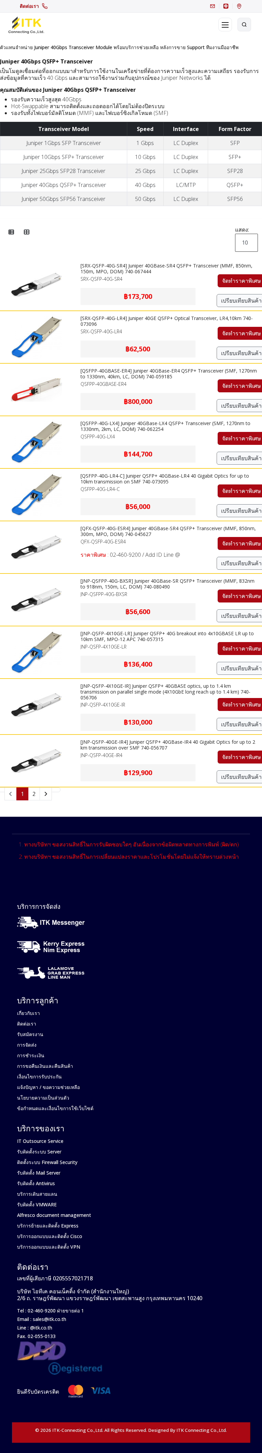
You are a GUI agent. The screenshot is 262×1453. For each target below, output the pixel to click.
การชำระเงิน (30, 1055)
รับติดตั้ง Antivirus (36, 1183)
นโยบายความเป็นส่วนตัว (43, 1097)
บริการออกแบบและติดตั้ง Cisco (49, 1236)
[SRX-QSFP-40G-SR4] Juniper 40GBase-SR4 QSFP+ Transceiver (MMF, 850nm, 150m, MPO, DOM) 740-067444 (166, 268)
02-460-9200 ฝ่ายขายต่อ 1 (55, 1310)
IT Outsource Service (40, 1141)
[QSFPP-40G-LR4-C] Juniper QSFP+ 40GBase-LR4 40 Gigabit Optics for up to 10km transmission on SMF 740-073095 (165, 479)
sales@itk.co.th (49, 1319)
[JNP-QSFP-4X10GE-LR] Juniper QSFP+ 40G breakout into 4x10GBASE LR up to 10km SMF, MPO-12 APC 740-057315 (167, 636)
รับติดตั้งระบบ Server (39, 1151)
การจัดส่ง (27, 1045)
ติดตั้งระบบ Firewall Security (47, 1162)
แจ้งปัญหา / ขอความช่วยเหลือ (48, 1087)
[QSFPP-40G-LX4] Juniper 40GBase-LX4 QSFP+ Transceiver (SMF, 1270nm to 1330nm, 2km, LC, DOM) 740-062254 (165, 426)
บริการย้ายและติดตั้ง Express (47, 1225)
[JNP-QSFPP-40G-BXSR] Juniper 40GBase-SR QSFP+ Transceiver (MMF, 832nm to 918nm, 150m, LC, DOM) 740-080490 (167, 584)
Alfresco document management (54, 1215)
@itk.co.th (40, 1327)
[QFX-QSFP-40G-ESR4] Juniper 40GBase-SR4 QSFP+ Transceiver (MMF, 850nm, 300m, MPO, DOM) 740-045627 (168, 531)
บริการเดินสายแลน (37, 1194)
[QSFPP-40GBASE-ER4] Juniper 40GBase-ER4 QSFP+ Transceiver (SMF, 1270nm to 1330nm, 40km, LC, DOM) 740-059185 (169, 373)
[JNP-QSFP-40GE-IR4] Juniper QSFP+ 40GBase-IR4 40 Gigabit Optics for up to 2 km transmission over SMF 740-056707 (168, 745)
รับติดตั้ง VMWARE (37, 1204)
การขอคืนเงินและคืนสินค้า (45, 1066)
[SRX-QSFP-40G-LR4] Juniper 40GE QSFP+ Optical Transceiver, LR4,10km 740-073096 (167, 321)
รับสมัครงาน (30, 1034)
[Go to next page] (46, 793)
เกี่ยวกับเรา (28, 1013)
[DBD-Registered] (59, 1345)
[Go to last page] (56, 789)
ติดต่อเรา (29, 6)
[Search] (244, 24)
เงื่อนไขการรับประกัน (39, 1076)
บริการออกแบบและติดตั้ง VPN (48, 1247)
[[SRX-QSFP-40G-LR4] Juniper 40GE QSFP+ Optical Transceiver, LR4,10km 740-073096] (36, 315)
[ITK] (26, 24)
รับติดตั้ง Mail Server (38, 1172)
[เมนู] (225, 24)
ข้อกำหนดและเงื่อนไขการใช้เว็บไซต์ (55, 1108)
